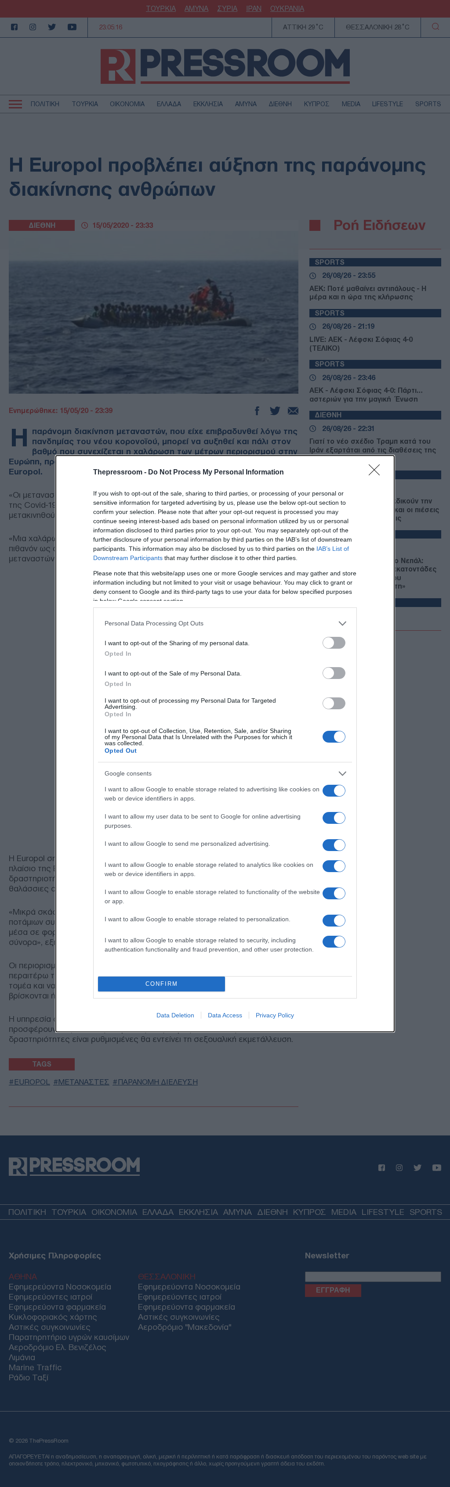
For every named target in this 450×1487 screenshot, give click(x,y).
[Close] (377, 472)
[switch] (334, 643)
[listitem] (225, 623)
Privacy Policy (275, 1015)
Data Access (225, 1015)
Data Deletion (175, 1015)
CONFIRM (161, 984)
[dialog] (225, 744)
